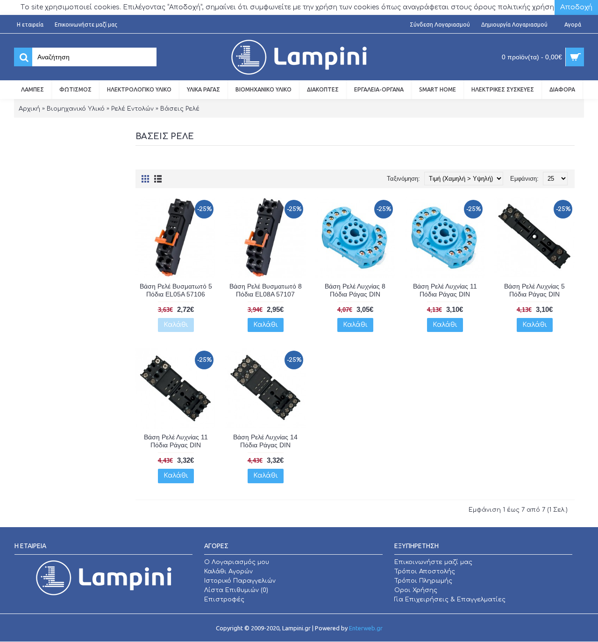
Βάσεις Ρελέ (179, 109)
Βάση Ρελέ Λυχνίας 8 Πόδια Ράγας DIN (355, 290)
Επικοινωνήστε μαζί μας (433, 562)
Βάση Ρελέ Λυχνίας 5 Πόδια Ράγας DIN (534, 290)
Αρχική (29, 109)
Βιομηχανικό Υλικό (76, 109)
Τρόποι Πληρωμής (423, 581)
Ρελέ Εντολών (132, 109)
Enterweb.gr (366, 628)
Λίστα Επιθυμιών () (236, 590)
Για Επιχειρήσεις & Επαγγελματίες (449, 599)
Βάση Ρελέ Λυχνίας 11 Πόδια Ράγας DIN (445, 290)
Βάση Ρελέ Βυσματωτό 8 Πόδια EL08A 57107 (265, 290)
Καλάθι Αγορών (228, 571)
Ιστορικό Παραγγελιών (240, 581)
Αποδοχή (576, 7)
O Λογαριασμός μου (236, 562)
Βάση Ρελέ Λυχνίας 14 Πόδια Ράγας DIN (265, 441)
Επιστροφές (224, 599)
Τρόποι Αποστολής (424, 571)
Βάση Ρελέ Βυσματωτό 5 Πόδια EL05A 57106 (176, 290)
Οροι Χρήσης (415, 590)
